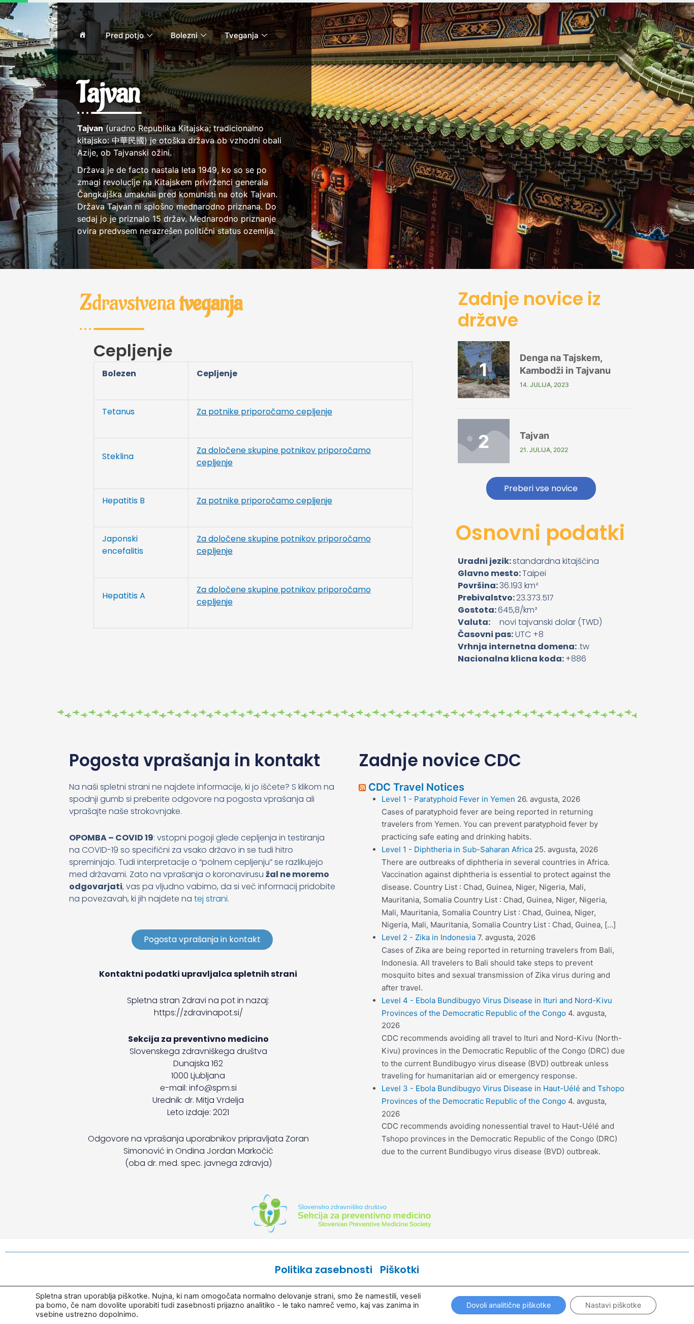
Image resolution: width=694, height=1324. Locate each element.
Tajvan (534, 435)
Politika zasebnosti (327, 1269)
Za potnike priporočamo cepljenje (264, 411)
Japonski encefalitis (122, 545)
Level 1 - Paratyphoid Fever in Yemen (448, 799)
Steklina (118, 456)
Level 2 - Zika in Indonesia (429, 937)
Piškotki (399, 1269)
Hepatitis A (123, 595)
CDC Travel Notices (416, 787)
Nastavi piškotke (613, 1305)
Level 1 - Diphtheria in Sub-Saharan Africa (457, 849)
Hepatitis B (123, 500)
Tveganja (242, 35)
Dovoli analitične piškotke (508, 1305)
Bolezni (184, 35)
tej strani (211, 899)
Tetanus (118, 411)
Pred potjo (125, 35)
